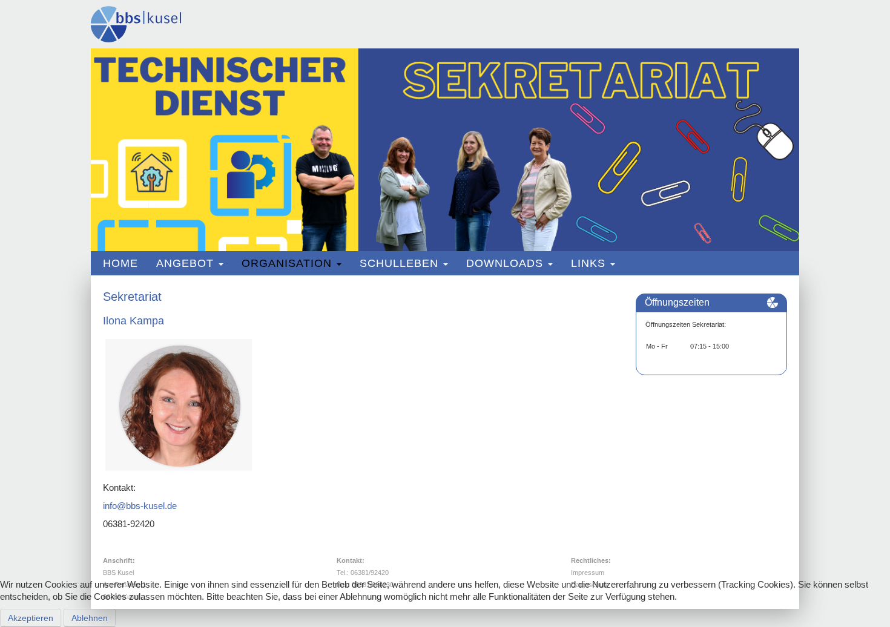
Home (120, 263)
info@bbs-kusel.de (140, 506)
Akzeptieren (30, 618)
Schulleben (399, 263)
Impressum (587, 572)
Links (588, 263)
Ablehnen (89, 618)
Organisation (287, 263)
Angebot (185, 263)
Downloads (504, 263)
